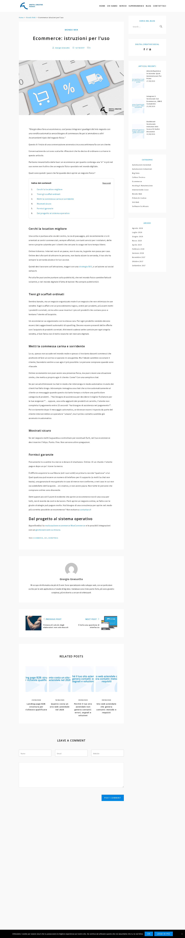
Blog (148, 6)
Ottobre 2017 (137, 261)
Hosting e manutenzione (142, 185)
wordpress (53, 538)
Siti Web (135, 202)
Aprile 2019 (137, 245)
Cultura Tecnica (138, 177)
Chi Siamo (112, 6)
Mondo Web (31, 17)
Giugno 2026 (137, 236)
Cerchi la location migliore (50, 189)
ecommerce (38, 538)
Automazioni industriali (142, 169)
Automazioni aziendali (141, 165)
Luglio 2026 (137, 232)
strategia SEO (85, 266)
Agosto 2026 (137, 228)
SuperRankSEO (136, 6)
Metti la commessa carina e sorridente (55, 199)
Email (59, 754)
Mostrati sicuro (44, 203)
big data (135, 173)
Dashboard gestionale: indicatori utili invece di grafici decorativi (153, 127)
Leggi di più (163, 934)
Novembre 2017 (138, 257)
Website (96, 754)
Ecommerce (137, 181)
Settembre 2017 (139, 265)
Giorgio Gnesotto (62, 48)
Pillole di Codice (139, 198)
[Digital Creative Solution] (31, 6)
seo (45, 538)
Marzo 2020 (137, 240)
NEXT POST (91, 619)
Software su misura (140, 206)
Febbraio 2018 (138, 249)
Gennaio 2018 (138, 253)
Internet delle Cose (140, 190)
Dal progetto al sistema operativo (53, 213)
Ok (148, 934)
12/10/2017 (79, 48)
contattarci (85, 509)
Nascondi (106, 183)
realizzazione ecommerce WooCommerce (65, 525)
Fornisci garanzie (45, 208)
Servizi (123, 6)
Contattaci (159, 6)
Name (23, 754)
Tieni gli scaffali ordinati (48, 194)
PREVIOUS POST (53, 619)
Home (102, 6)
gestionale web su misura (48, 529)
